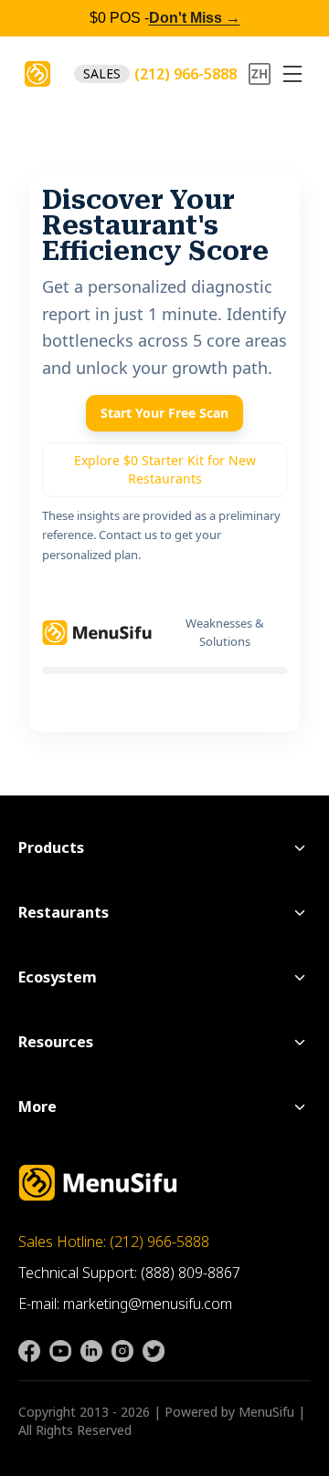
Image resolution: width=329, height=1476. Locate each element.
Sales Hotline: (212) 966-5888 (113, 1242)
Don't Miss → (194, 18)
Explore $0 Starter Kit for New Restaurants (165, 469)
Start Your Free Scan (164, 412)
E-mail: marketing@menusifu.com (125, 1304)
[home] (37, 74)
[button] (292, 74)
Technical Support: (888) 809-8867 (129, 1273)
